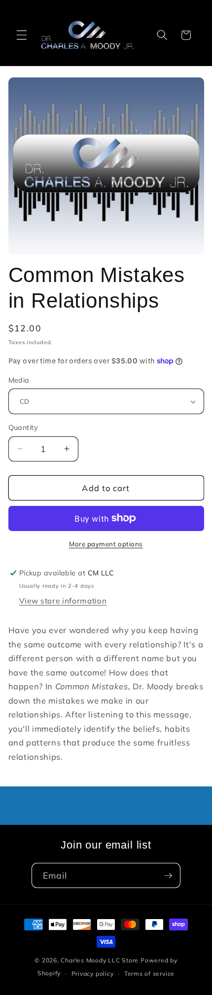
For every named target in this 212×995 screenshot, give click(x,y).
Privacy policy (92, 973)
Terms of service (149, 973)
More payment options (106, 544)
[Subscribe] (168, 875)
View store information (63, 600)
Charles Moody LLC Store (100, 960)
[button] (22, 35)
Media (19, 380)
